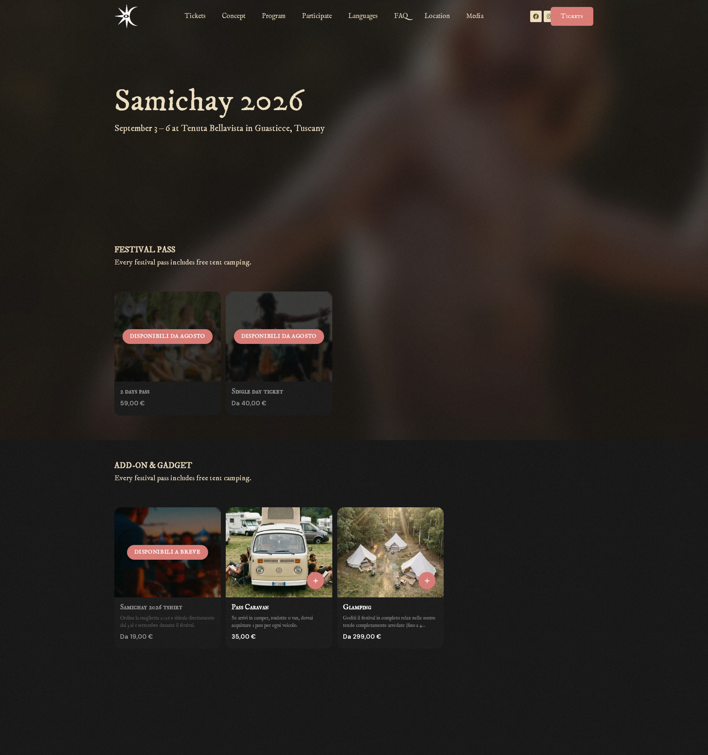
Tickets (195, 16)
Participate (317, 16)
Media (474, 16)
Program (274, 16)
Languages (363, 16)
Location (437, 16)
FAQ (401, 16)
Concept (233, 16)
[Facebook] (536, 16)
